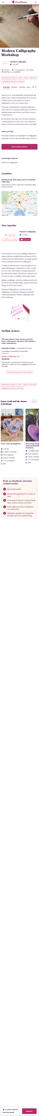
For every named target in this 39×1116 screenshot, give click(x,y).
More (28, 87)
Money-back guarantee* (16, 494)
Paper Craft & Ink (30, 78)
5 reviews (5, 353)
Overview (6, 87)
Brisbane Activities (9, 78)
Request (29, 1111)
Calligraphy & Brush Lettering (12, 81)
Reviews (15, 87)
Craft (20, 78)
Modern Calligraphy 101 (11, 356)
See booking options (19, 147)
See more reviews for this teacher (19, 372)
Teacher (22, 87)
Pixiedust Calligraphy (18, 62)
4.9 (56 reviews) (11, 1109)
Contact (25, 239)
